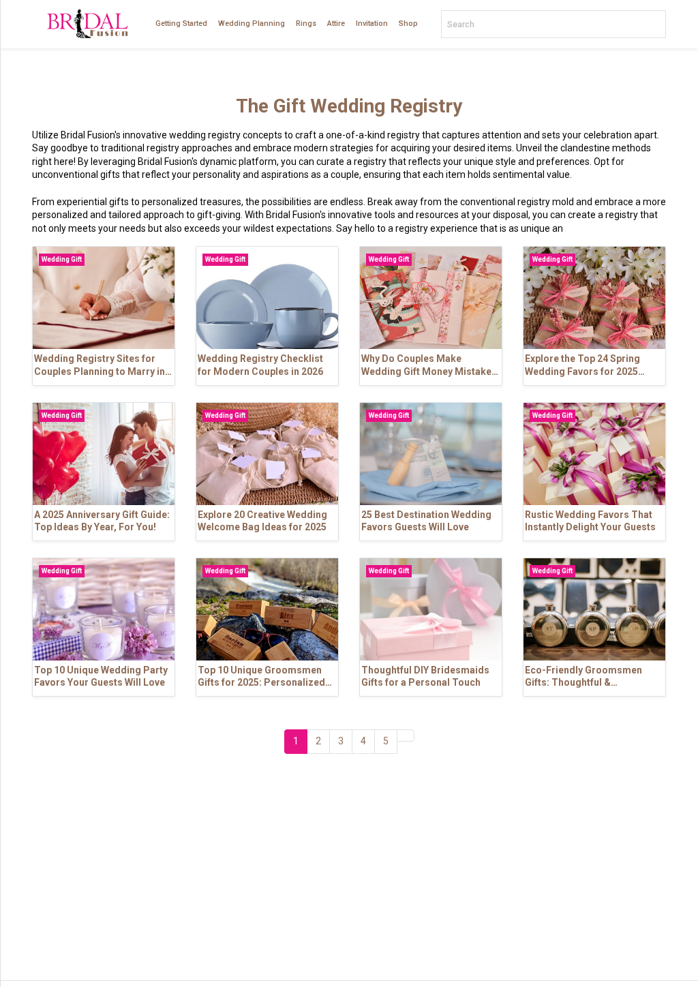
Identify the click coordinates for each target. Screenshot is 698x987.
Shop (408, 23)
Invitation (372, 23)
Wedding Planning (251, 23)
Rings (306, 23)
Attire (336, 23)
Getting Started (181, 23)
